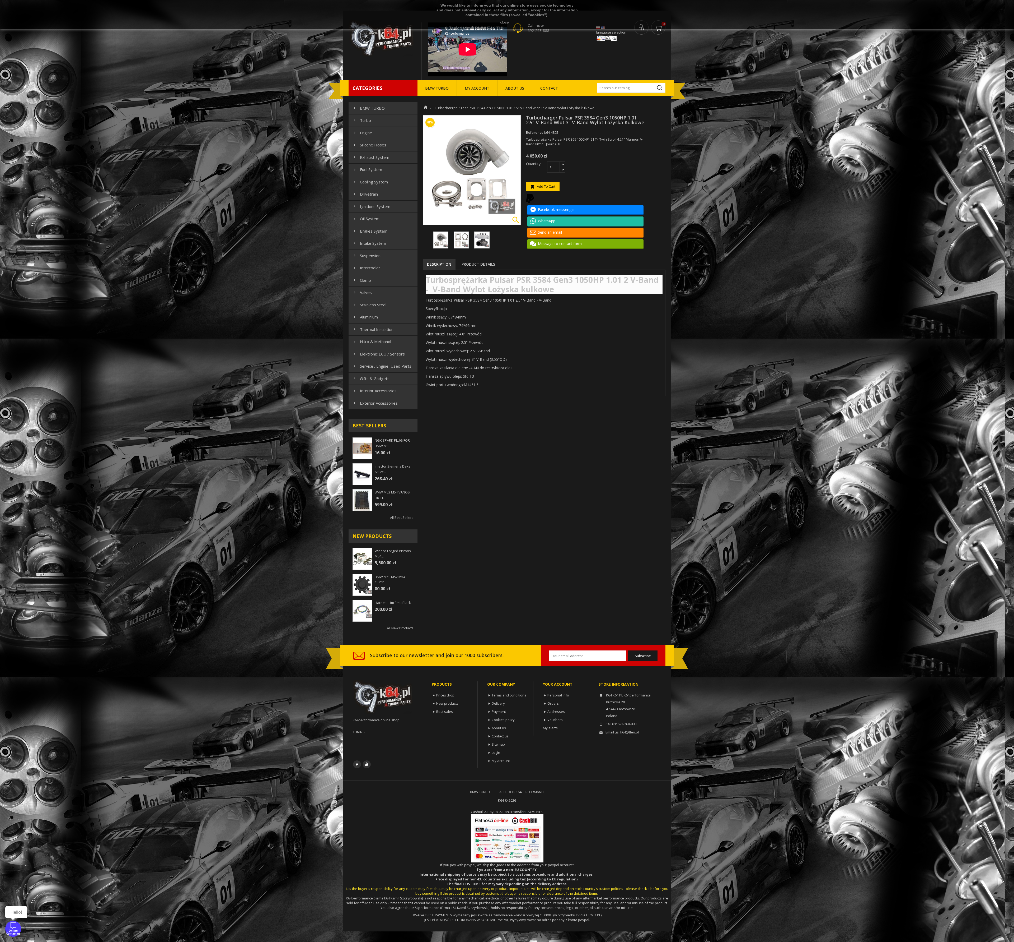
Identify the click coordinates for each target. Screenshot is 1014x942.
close (504, 22)
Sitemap (498, 744)
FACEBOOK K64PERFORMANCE (521, 791)
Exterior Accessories (375, 403)
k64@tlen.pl (629, 732)
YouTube (367, 764)
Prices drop (445, 695)
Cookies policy (503, 719)
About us (499, 728)
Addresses (556, 711)
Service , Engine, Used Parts (381, 366)
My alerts (550, 728)
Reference (534, 132)
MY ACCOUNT (477, 88)
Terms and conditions (509, 695)
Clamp (361, 280)
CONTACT (549, 88)
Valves (362, 292)
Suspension (366, 255)
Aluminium (365, 317)
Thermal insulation (372, 329)
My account (501, 760)
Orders (553, 703)
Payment (499, 711)
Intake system (369, 243)
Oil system (365, 218)
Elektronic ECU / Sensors (378, 354)
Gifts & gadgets (370, 378)
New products (447, 703)
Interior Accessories (374, 390)
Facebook (357, 764)
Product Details (478, 264)
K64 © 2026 (507, 800)
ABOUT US (514, 88)
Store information (619, 684)
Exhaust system (370, 157)
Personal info (558, 695)
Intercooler (366, 267)
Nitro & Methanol (371, 341)
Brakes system (369, 231)
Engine (362, 132)
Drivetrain (365, 194)
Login (496, 752)
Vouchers (555, 719)
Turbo (361, 120)
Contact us (500, 736)
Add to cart (542, 186)
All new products (400, 628)
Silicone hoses (369, 144)
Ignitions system (371, 206)
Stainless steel (369, 304)
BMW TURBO (437, 88)
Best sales (444, 711)
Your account (557, 684)
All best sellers (402, 517)
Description (439, 264)
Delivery (498, 703)
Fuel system (367, 169)
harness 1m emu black (393, 602)
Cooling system (370, 181)
